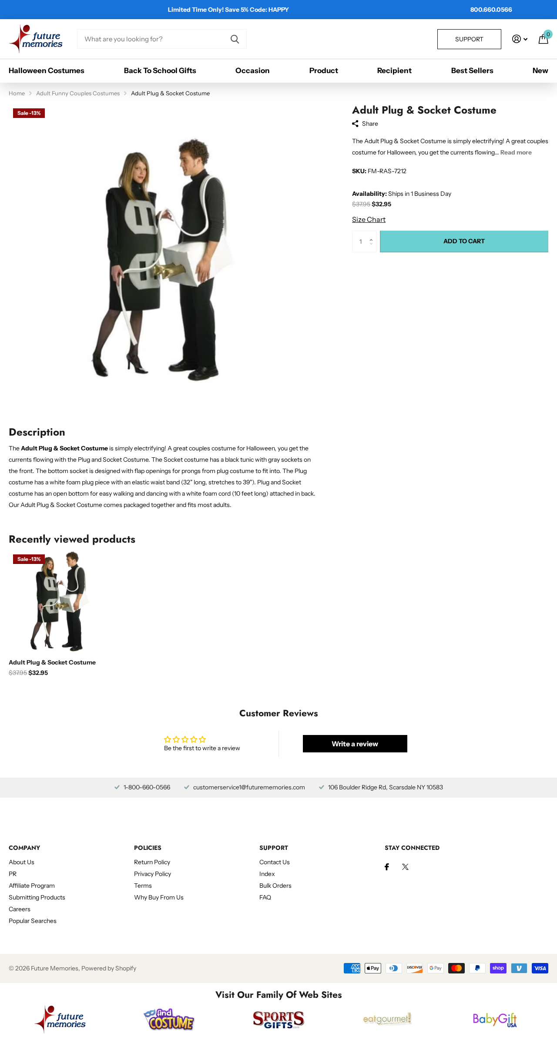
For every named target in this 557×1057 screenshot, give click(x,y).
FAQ (265, 897)
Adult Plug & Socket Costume (52, 662)
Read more (516, 152)
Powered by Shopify (108, 968)
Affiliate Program (32, 885)
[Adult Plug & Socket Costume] (60, 601)
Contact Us (274, 862)
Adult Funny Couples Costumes (78, 93)
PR (13, 874)
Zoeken (235, 39)
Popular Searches (33, 921)
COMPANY (24, 847)
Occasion (252, 70)
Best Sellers (472, 70)
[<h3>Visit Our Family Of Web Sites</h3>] (60, 1019)
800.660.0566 (491, 9)
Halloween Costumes (46, 70)
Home (17, 93)
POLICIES (147, 847)
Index (267, 874)
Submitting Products (37, 897)
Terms (143, 885)
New (540, 70)
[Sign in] (520, 39)
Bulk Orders (275, 885)
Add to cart (464, 241)
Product (323, 70)
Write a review (355, 743)
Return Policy (152, 862)
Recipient (394, 70)
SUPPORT (273, 847)
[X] (405, 867)
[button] (373, 234)
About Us (21, 862)
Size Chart (369, 219)
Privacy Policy (152, 874)
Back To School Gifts (160, 70)
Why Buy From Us (159, 897)
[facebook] (387, 866)
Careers (19, 909)
